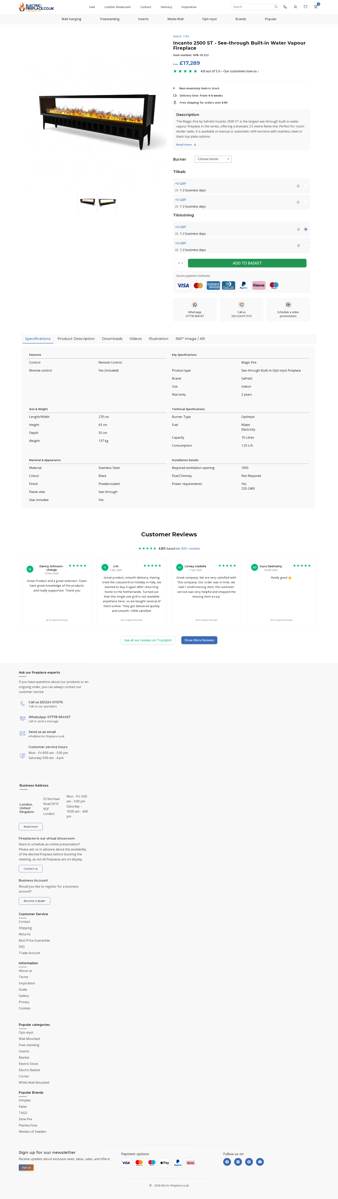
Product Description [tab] (76, 339)
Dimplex (25, 1100)
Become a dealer (34, 901)
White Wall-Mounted (34, 1082)
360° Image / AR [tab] (190, 339)
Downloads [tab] (112, 339)
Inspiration (189, 7)
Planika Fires (28, 1125)
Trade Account (29, 953)
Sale (92, 7)
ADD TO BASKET (247, 263)
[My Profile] (295, 6)
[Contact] (285, 6)
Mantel (24, 1057)
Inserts (143, 19)
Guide (23, 989)
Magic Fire (181, 36)
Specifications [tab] (37, 339)
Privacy (24, 1002)
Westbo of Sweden (32, 1131)
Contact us (31, 868)
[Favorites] (305, 6)
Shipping (25, 928)
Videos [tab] (135, 339)
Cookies (25, 1008)
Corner (24, 1076)
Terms (23, 977)
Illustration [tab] (158, 339)
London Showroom (117, 7)
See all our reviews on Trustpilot (148, 640)
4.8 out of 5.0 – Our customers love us (228, 71)
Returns (25, 934)
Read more (184, 144)
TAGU (23, 1113)
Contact (145, 7)
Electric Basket (29, 1070)
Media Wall (175, 19)
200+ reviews (190, 548)
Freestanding (110, 19)
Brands (241, 19)
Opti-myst (209, 19)
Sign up (26, 1167)
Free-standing (29, 1045)
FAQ (22, 947)
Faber (23, 1106)
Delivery (166, 7)
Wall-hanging (71, 19)
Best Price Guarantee (34, 940)
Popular (271, 19)
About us (25, 971)
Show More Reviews (199, 640)
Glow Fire (25, 1119)
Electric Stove (28, 1064)
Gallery (24, 996)
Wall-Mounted (29, 1039)
